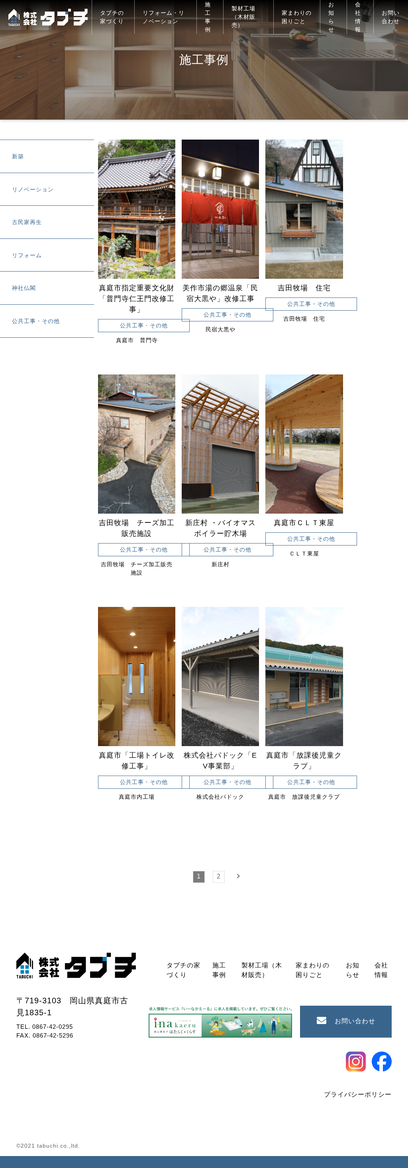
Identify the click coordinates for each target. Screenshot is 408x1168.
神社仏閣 (24, 288)
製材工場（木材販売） (243, 16)
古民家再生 (27, 222)
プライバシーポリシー (358, 1094)
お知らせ (331, 17)
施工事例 (208, 17)
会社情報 (358, 17)
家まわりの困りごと (297, 17)
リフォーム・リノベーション (163, 17)
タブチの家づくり (112, 17)
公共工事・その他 (36, 321)
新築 (18, 156)
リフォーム (27, 255)
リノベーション (33, 189)
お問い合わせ (391, 17)
